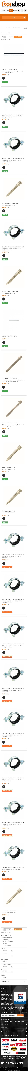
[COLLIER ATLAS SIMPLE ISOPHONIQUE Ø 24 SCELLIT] (14, 99)
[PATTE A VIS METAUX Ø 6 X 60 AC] (14, 408)
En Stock (4, 961)
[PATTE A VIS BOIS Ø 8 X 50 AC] (14, 496)
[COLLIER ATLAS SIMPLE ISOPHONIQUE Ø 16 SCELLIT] (14, 540)
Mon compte (4, 1024)
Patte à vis (5, 943)
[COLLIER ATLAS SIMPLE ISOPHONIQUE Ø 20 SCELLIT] (14, 629)
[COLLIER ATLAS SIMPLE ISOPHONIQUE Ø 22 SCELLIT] (14, 674)
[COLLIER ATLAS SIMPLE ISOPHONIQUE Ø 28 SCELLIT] (14, 719)
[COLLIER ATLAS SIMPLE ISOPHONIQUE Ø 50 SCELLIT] (14, 853)
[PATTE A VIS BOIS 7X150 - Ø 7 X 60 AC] (14, 277)
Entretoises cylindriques (8, 941)
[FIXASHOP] (13, 4)
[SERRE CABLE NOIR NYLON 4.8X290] (14, 320)
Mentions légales (13, 1067)
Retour (25, 28)
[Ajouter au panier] (3, 78)
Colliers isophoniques (7, 937)
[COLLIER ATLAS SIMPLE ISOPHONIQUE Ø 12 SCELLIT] (14, 232)
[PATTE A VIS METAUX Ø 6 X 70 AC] (14, 363)
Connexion (25, 10)
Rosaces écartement (7, 945)
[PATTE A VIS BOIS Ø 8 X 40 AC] (14, 453)
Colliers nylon (5, 939)
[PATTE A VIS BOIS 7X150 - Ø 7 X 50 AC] (14, 189)
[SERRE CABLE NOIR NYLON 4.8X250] (14, 54)
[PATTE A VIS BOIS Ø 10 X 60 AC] (14, 896)
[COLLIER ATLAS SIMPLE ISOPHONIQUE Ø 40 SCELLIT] (14, 808)
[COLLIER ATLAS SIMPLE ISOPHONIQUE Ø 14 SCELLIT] (14, 144)
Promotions (5, 981)
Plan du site (8, 1069)
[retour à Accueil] (1, 27)
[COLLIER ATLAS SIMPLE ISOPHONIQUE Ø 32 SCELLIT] (14, 763)
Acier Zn (4, 977)
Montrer (3, 32)
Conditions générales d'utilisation (18, 1069)
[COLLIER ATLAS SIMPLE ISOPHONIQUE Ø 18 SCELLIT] (14, 584)
